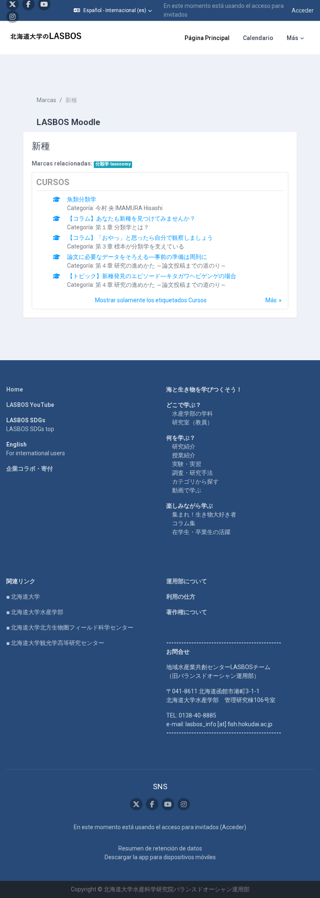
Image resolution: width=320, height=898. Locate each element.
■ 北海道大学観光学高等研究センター (55, 643)
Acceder (303, 10)
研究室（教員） (192, 422)
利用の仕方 (180, 596)
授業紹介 (183, 455)
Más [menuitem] (292, 38)
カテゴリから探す (195, 481)
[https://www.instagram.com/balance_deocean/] (12, 16)
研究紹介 (183, 446)
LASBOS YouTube (30, 404)
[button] (112, 10)
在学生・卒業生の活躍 (201, 532)
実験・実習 (186, 464)
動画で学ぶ (186, 490)
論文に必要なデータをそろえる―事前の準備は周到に (137, 256)
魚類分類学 (81, 199)
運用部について (186, 581)
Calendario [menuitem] (258, 38)
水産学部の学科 (192, 413)
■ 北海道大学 (23, 596)
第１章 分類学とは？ (122, 227)
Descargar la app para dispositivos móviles (160, 857)
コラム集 (183, 523)
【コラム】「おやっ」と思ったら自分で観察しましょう (140, 237)
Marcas (46, 100)
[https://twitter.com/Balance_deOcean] (136, 804)
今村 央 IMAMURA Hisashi (128, 208)
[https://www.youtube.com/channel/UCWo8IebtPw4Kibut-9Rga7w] (168, 804)
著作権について (186, 612)
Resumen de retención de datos (160, 848)
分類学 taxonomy (112, 164)
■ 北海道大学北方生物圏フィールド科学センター (69, 627)
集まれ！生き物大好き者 (204, 514)
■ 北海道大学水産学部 (34, 612)
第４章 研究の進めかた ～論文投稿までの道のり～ (160, 265)
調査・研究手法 (192, 472)
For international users (35, 453)
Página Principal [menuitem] (207, 38)
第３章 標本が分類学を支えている (139, 246)
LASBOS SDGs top (30, 429)
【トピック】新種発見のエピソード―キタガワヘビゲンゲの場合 (151, 276)
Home (14, 389)
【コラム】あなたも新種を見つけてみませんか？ (131, 218)
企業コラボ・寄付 (29, 468)
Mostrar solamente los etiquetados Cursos (151, 300)
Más (271, 300)
